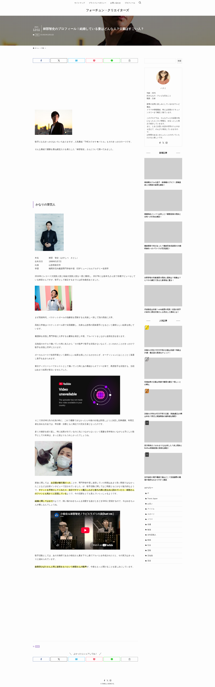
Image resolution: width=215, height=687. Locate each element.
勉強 (149, 530)
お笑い (150, 504)
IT (148, 493)
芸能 (149, 550)
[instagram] (166, 143)
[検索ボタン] (140, 3)
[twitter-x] (163, 143)
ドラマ (150, 519)
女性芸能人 (151, 535)
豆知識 (150, 556)
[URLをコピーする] (129, 60)
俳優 (149, 524)
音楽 (37, 35)
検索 (179, 61)
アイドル (150, 509)
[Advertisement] (85, 88)
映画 (149, 540)
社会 (149, 545)
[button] (41, 60)
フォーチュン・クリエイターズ (107, 10)
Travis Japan (152, 498)
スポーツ (150, 514)
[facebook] (160, 143)
